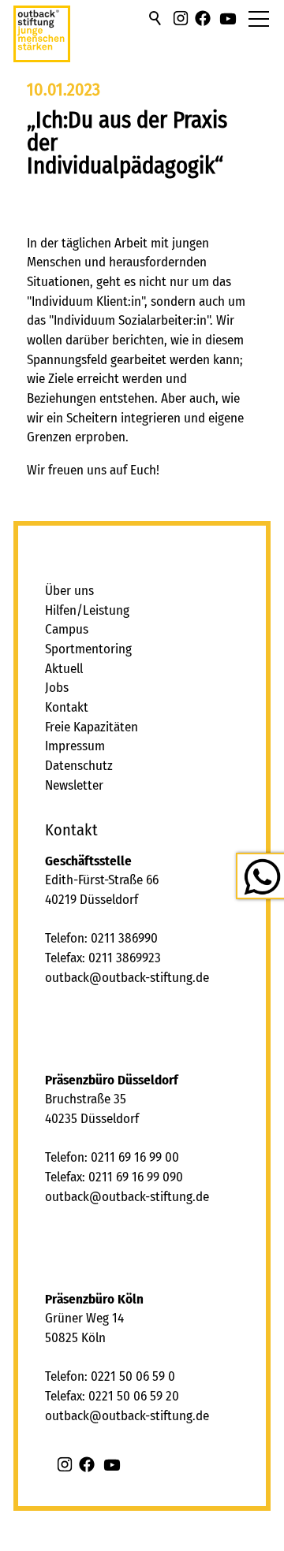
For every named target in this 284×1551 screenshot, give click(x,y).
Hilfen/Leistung (87, 610)
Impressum (75, 746)
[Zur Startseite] (41, 41)
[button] (181, 18)
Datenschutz (79, 765)
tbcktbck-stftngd (131, 977)
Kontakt (66, 707)
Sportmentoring (88, 649)
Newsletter (74, 785)
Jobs (57, 687)
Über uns (69, 590)
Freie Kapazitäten (91, 727)
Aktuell (64, 668)
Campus (66, 629)
